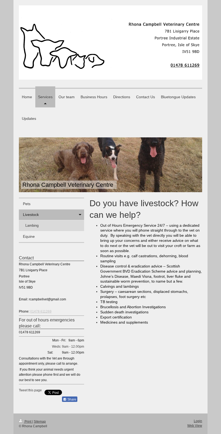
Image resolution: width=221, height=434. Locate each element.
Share (71, 399)
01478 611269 (40, 311)
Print (28, 421)
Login (198, 421)
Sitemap (40, 421)
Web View (194, 426)
